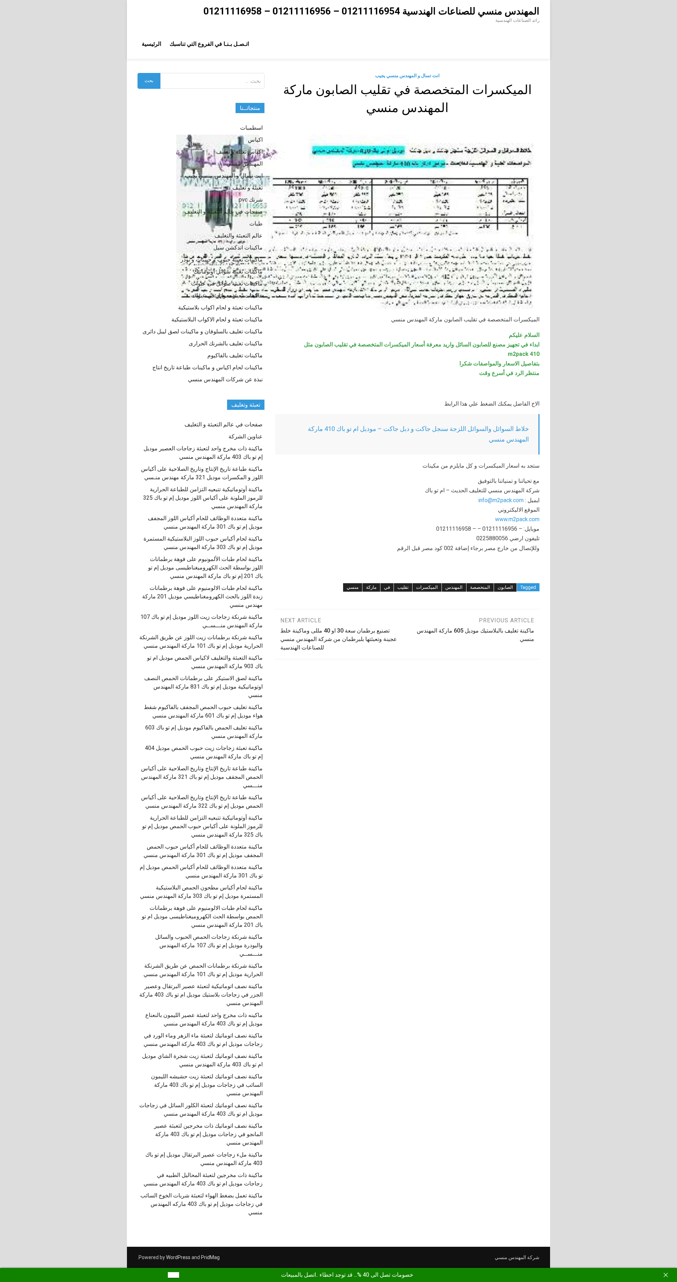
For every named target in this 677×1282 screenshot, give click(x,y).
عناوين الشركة (245, 436)
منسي (353, 587)
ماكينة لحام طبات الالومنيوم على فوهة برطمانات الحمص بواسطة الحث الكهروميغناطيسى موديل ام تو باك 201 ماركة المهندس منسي (202, 916)
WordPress (178, 1257)
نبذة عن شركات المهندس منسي (225, 379)
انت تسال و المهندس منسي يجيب (407, 75)
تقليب (403, 587)
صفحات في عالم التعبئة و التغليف (223, 211)
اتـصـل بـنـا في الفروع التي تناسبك (209, 44)
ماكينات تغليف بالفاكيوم (235, 355)
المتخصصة (480, 587)
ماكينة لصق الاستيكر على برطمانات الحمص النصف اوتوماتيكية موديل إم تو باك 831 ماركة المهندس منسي (203, 686)
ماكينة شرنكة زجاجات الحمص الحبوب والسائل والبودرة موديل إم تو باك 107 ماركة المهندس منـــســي (209, 945)
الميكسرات (427, 587)
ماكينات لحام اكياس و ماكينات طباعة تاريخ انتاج (207, 367)
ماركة (371, 587)
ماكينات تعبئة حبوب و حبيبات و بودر (222, 259)
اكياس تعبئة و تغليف (239, 151)
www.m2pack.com (517, 519)
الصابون (505, 587)
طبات (256, 223)
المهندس (454, 587)
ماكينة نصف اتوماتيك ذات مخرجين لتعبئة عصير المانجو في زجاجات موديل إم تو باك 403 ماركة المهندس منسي (208, 1134)
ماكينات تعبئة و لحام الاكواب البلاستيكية (217, 319)
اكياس (255, 139)
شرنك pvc (251, 199)
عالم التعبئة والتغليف (238, 235)
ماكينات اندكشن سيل (238, 247)
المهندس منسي (244, 163)
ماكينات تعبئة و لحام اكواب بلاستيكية (220, 307)
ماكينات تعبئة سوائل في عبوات (227, 295)
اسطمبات (251, 127)
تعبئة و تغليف (247, 187)
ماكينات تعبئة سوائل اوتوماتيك (228, 271)
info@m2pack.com (501, 500)
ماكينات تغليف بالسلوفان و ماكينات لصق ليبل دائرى (202, 331)
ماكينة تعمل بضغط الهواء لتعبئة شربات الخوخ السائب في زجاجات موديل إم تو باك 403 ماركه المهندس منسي (201, 1204)
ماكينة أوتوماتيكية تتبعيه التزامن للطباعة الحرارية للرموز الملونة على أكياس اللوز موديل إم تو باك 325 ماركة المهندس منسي (203, 498)
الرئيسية (151, 44)
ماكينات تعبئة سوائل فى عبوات (227, 283)
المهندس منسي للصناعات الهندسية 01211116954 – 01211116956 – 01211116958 (371, 11)
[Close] (665, 1275)
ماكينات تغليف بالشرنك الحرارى (226, 343)
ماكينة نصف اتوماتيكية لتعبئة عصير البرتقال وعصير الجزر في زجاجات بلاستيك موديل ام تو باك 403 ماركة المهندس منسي (201, 994)
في (387, 587)
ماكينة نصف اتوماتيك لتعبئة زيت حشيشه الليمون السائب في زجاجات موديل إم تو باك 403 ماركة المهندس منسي (207, 1085)
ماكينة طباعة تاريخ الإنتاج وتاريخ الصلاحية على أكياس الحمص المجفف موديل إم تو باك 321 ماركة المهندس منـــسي (202, 777)
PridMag (210, 1257)
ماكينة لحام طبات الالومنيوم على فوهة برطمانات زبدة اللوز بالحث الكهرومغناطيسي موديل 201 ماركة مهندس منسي (202, 596)
